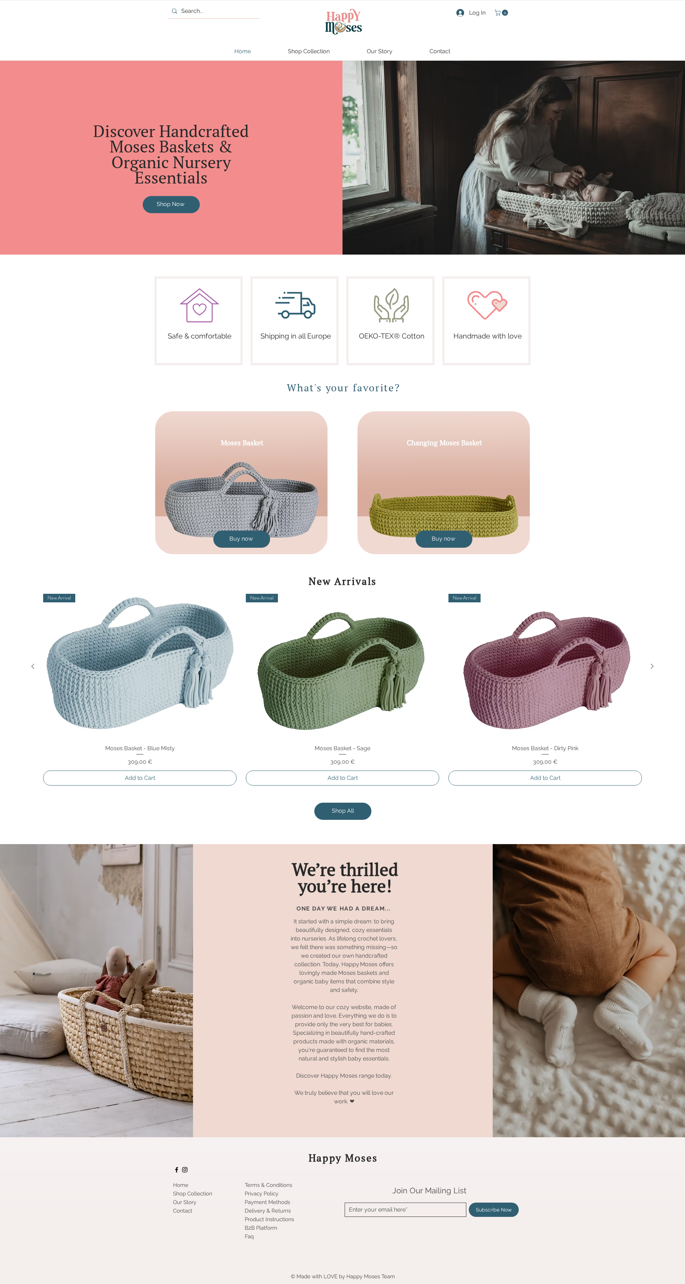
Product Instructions (269, 1219)
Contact (182, 1211)
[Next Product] (652, 666)
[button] (501, 13)
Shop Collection (192, 1193)
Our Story (184, 1202)
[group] (342, 689)
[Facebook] (176, 1169)
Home (180, 1185)
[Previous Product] (33, 666)
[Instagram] (184, 1169)
